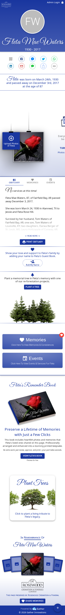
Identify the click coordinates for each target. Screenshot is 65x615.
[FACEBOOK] (22, 59)
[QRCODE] (11, 59)
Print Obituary (34, 242)
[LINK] (54, 66)
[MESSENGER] (32, 59)
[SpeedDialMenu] (58, 608)
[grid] (32, 139)
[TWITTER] (43, 59)
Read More (32, 236)
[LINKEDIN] (11, 66)
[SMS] (32, 66)
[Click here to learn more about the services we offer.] (32, 586)
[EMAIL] (22, 66)
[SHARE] (43, 66)
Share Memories (34, 601)
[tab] (14, 181)
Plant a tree (32, 287)
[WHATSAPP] (54, 59)
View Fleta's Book (32, 456)
